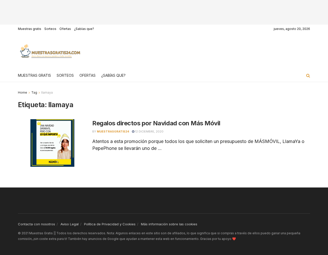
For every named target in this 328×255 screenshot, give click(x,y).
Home (22, 92)
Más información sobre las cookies (169, 224)
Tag (34, 92)
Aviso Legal (69, 224)
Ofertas (65, 29)
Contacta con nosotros (36, 224)
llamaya (47, 92)
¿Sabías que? (84, 29)
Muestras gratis (29, 29)
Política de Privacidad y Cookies (110, 224)
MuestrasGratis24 (113, 131)
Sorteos (50, 29)
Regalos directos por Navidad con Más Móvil (156, 123)
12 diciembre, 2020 (148, 131)
